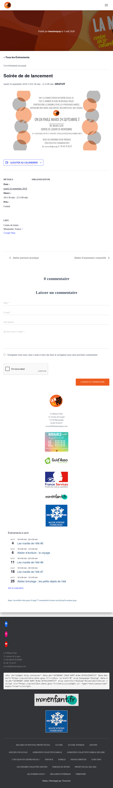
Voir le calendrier (16, 587)
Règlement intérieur (60, 774)
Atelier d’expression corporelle (90, 257)
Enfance (49, 760)
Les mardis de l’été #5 (30, 543)
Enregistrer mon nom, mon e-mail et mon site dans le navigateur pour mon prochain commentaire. (53, 355)
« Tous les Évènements (16, 57)
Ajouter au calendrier (24, 162)
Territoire (81, 774)
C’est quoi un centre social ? (26, 760)
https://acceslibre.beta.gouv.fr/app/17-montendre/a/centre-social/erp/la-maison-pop (42, 600)
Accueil (59, 745)
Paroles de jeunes (61, 767)
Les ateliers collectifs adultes (32, 767)
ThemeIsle (66, 781)
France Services (78, 760)
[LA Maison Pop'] (9, 5)
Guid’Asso (96, 760)
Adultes (93, 745)
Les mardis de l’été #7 (30, 572)
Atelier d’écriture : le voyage (33, 553)
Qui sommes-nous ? (36, 774)
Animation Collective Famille (47, 752)
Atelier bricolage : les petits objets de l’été (41, 581)
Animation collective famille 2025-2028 (85, 752)
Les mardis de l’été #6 (30, 562)
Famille (62, 760)
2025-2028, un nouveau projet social (33, 745)
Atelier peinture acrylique (25, 257)
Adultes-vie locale (18, 752)
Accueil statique (76, 745)
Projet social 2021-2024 (85, 767)
